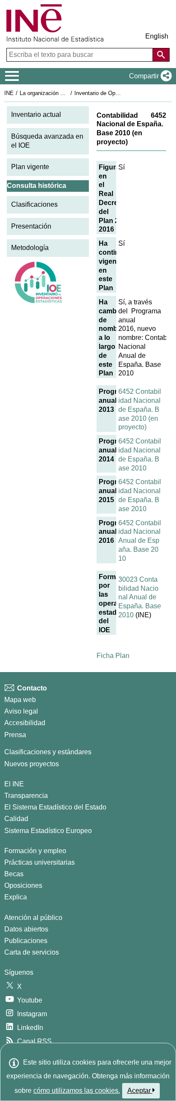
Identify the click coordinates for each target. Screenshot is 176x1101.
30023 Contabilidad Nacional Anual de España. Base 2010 (139, 597)
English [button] (156, 36)
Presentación (31, 226)
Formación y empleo (35, 850)
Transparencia (26, 795)
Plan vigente (30, 166)
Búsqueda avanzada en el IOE (47, 141)
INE (9, 93)
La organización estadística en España (68, 93)
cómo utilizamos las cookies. (76, 1090)
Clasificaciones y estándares (47, 752)
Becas (13, 874)
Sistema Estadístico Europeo (48, 830)
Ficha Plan (113, 655)
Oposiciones (23, 885)
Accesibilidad (24, 722)
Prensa (15, 734)
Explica (15, 897)
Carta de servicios (31, 952)
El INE (14, 784)
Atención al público (33, 917)
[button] (149, 76)
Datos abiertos (26, 929)
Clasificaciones (34, 204)
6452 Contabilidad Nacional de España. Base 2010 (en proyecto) (139, 409)
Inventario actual (36, 114)
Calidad (16, 818)
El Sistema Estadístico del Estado (55, 807)
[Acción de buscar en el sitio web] (161, 55)
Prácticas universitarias (39, 862)
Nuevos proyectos (31, 764)
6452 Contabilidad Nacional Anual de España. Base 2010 (139, 540)
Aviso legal (21, 711)
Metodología (30, 247)
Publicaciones (25, 940)
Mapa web (20, 699)
